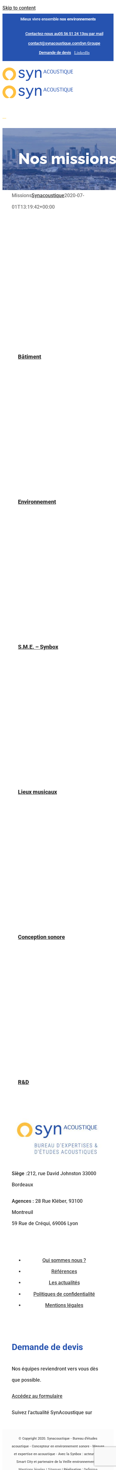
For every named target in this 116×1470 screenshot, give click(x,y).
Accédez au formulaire (37, 1396)
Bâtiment (29, 356)
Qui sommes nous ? (64, 1260)
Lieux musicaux (37, 792)
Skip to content (19, 8)
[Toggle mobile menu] (4, 116)
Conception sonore (41, 937)
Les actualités (64, 1283)
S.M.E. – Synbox (38, 647)
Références (64, 1271)
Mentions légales (64, 1305)
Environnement (37, 501)
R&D (23, 1082)
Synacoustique (48, 195)
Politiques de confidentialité (64, 1294)
